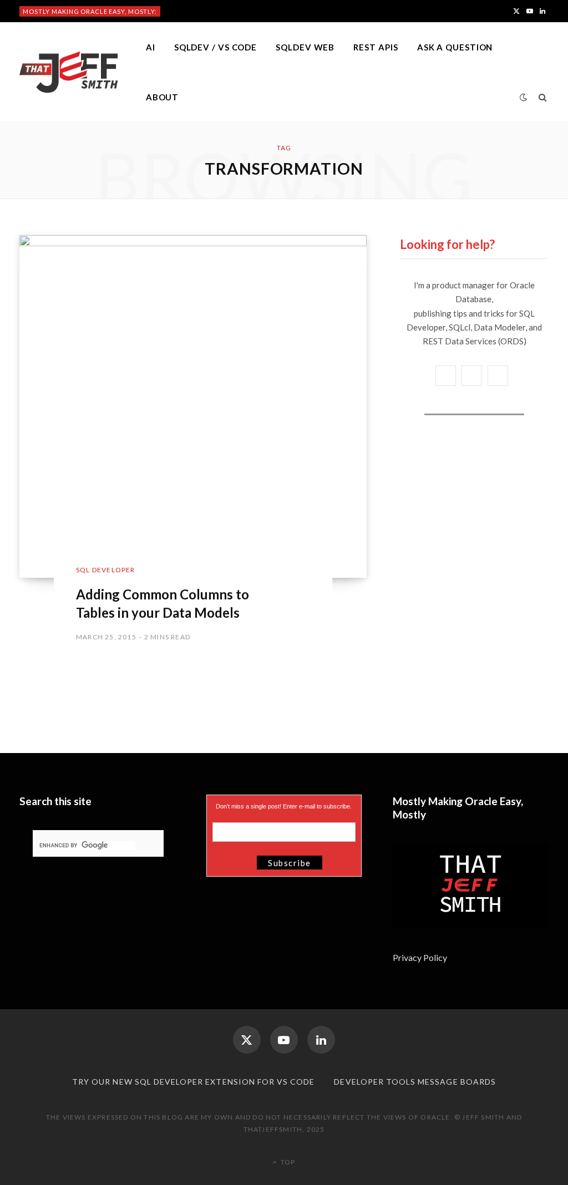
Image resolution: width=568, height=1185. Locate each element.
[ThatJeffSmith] (68, 73)
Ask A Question (455, 47)
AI (150, 47)
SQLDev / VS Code (215, 47)
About (162, 97)
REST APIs (375, 47)
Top (287, 1162)
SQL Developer (105, 570)
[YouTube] (284, 1040)
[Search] (542, 97)
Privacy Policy (421, 957)
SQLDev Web (305, 47)
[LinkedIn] (321, 1040)
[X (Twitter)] (247, 1040)
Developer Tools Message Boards (415, 1081)
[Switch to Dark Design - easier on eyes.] (523, 97)
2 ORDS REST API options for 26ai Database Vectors (257, 11)
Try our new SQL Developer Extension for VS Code (193, 1081)
